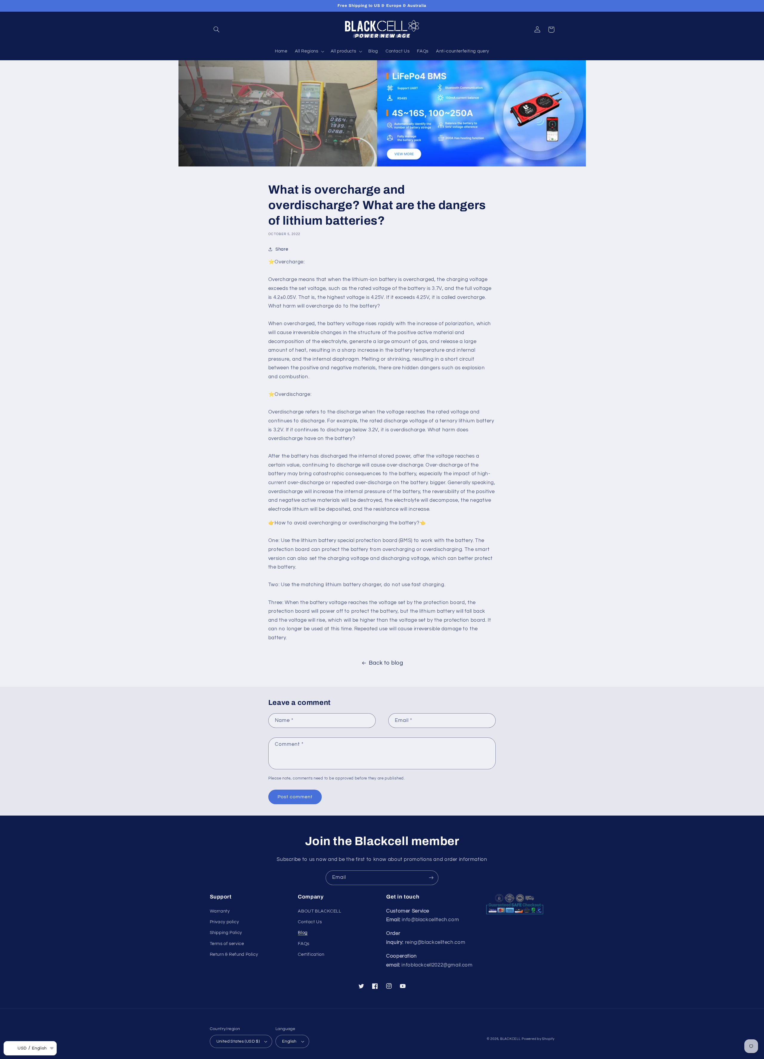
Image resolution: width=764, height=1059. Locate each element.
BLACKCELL (510, 1039)
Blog (303, 932)
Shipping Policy (226, 932)
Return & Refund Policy (234, 954)
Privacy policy (224, 922)
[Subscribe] (431, 877)
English (289, 1041)
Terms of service (227, 943)
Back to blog (386, 663)
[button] (217, 29)
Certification (311, 954)
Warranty (220, 911)
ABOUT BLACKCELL (319, 911)
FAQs (303, 943)
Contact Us (310, 922)
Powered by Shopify (538, 1039)
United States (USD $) (238, 1041)
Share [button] (281, 249)
